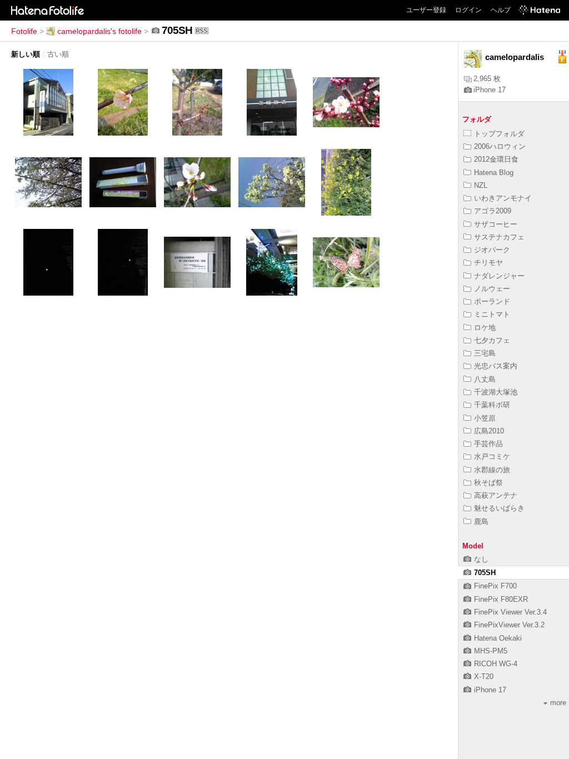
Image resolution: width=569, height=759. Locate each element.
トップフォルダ (499, 133)
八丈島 (485, 379)
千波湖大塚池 (495, 392)
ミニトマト (492, 314)
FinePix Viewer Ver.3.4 (510, 612)
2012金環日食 (496, 159)
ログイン (468, 10)
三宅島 (485, 353)
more (558, 702)
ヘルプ (501, 10)
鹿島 (481, 521)
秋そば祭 (488, 482)
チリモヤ (488, 262)
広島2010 (489, 431)
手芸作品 (488, 444)
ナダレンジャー (499, 276)
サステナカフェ (499, 237)
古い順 (58, 54)
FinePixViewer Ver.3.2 (509, 625)
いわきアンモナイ (503, 198)
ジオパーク (492, 250)
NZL (480, 185)
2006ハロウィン (500, 146)
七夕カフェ (492, 340)
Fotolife (24, 31)
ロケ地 (485, 327)
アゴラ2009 (492, 211)
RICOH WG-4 (495, 664)
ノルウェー (492, 288)
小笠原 (485, 418)
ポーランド (492, 301)
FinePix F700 (495, 586)
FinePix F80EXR (501, 599)
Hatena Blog (493, 172)
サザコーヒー (495, 224)
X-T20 (483, 676)
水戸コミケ (492, 456)
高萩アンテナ (495, 495)
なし (481, 559)
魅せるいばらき (499, 508)
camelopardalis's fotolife (99, 31)
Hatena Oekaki (498, 638)
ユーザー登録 (426, 10)
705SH (485, 572)
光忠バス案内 (495, 366)
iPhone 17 (489, 90)
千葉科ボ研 (492, 405)
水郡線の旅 (492, 470)
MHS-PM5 (490, 651)
